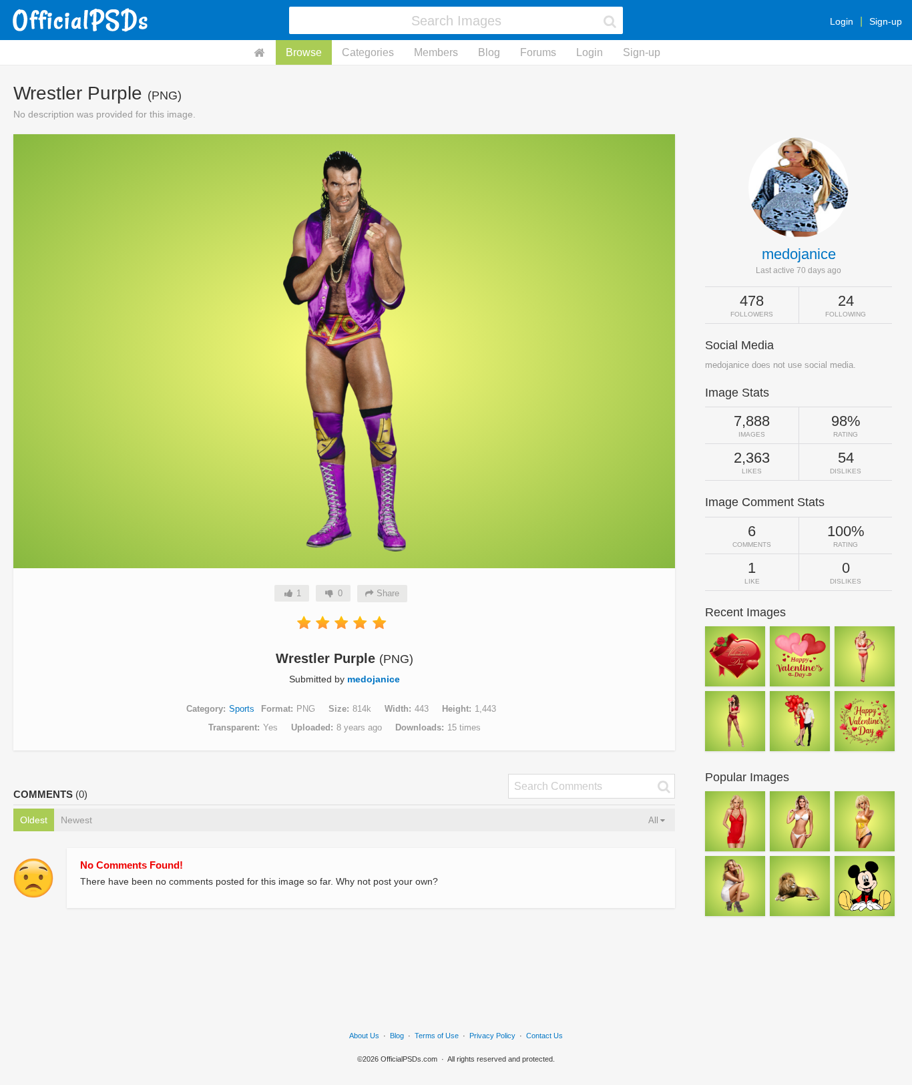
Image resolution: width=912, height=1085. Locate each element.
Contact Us (544, 1036)
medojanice (373, 679)
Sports (241, 709)
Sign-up (885, 21)
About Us (364, 1036)
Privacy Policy (492, 1036)
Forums (538, 52)
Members (436, 52)
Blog (489, 52)
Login (841, 21)
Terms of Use (437, 1036)
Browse (304, 52)
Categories (368, 52)
